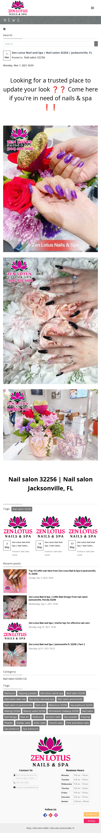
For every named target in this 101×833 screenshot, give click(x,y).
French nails (56, 722)
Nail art (25, 716)
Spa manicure (30, 728)
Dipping (85, 716)
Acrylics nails (53, 716)
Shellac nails (23, 722)
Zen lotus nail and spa (41, 699)
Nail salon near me (15, 699)
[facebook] (45, 815)
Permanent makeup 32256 (64, 711)
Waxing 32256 (12, 711)
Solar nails (40, 722)
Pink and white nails (77, 722)
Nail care (41, 705)
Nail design (10, 716)
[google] (50, 815)
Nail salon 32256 (34, 57)
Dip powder (70, 716)
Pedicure (37, 716)
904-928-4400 (22, 782)
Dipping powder (27, 693)
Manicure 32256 (58, 705)
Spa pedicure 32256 (81, 705)
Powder (8, 722)
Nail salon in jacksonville (18, 705)
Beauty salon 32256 (34, 711)
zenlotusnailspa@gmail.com (27, 787)
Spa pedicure (11, 728)
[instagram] (55, 815)
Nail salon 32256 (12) (14, 678)
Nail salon (87, 711)
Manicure (9, 693)
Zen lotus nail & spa (51, 693)
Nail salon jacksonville (70, 699)
